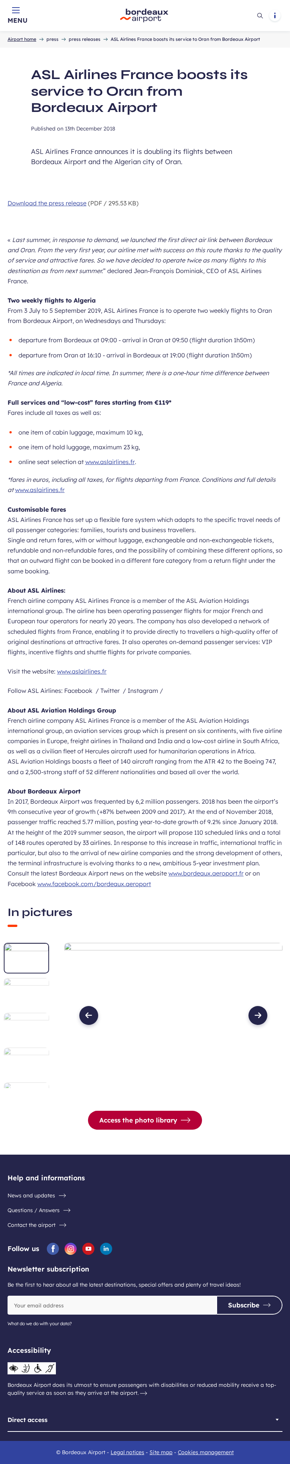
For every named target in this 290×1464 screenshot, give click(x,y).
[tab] (26, 958)
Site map (161, 1452)
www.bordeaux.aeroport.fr (206, 873)
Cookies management (206, 1452)
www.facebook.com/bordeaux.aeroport (94, 884)
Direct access (28, 1420)
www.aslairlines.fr (110, 462)
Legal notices (127, 1452)
